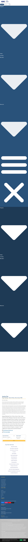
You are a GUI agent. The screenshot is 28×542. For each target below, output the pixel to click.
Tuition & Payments (3, 492)
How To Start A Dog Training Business (14, 469)
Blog (1, 496)
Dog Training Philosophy (14, 455)
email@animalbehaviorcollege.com (15, 520)
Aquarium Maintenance (3, 484)
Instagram (6, 502)
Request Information (3, 491)
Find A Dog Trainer (14, 462)
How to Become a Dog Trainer (14, 448)
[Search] (9, 4)
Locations (2, 55)
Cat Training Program (3, 483)
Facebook (3, 502)
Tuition (1, 53)
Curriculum (14, 451)
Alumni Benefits (14, 453)
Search (14, 440)
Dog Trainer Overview (14, 446)
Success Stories (2, 497)
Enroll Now (2, 490)
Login (2, 4)
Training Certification (14, 458)
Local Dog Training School (14, 472)
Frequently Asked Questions (14, 467)
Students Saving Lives (14, 460)
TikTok (13, 502)
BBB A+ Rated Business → (3, 504)
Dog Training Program (3, 479)
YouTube (10, 502)
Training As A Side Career (14, 465)
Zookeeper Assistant (3, 485)
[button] (14, 178)
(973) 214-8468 (6, 432)
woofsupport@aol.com (8, 430)
